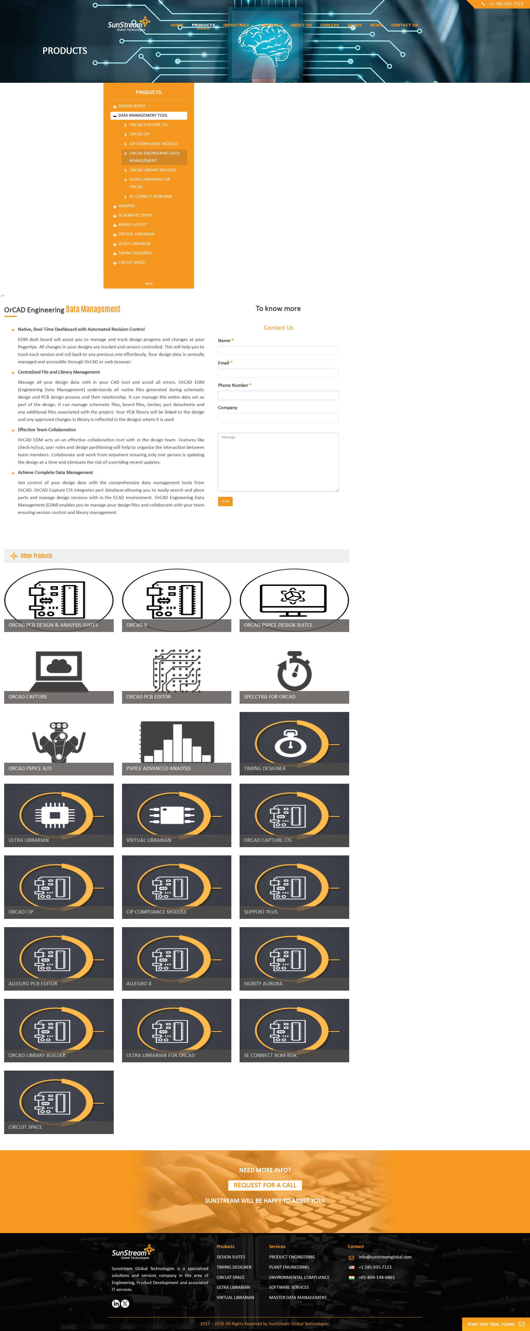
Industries (236, 25)
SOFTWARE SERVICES (289, 1287)
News (376, 25)
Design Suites (131, 106)
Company (227, 407)
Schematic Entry (135, 215)
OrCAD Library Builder (152, 170)
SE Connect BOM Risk (150, 196)
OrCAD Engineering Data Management (154, 157)
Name (226, 340)
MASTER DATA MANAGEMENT (298, 1297)
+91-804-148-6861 (377, 1277)
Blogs (355, 25)
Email (225, 363)
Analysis (126, 206)
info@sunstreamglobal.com (385, 1257)
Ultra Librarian (134, 244)
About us (301, 25)
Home (177, 25)
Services (271, 25)
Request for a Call (265, 1185)
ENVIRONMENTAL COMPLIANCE (299, 1277)
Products (203, 25)
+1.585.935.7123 (506, 4)
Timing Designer (135, 253)
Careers (330, 25)
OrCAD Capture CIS (148, 125)
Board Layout (132, 225)
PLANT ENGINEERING (289, 1267)
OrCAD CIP (139, 134)
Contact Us (404, 25)
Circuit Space (131, 262)
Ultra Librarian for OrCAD (149, 183)
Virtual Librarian (136, 234)
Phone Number (235, 385)
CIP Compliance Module (154, 144)
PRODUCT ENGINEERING (292, 1257)
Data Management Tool (143, 115)
